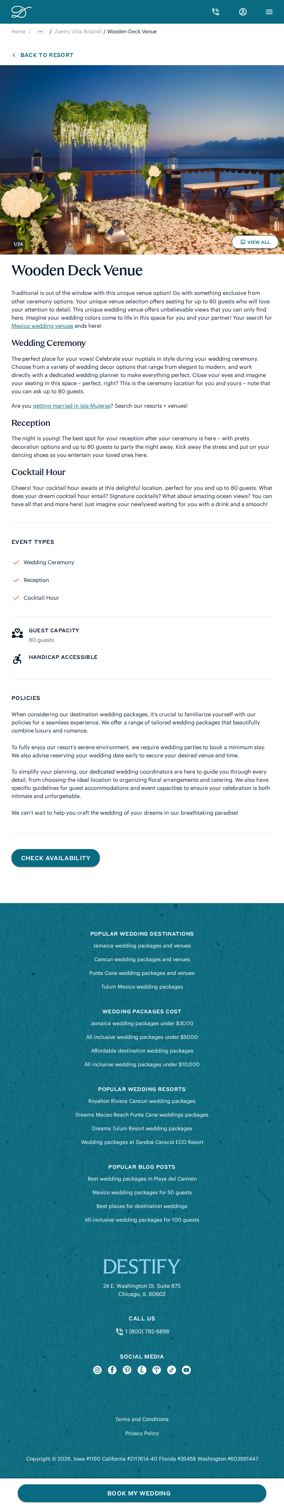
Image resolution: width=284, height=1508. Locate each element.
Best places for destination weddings (142, 1206)
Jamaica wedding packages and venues (142, 945)
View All (256, 244)
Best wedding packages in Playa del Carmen (142, 1178)
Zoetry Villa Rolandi (78, 31)
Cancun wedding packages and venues (142, 959)
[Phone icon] (215, 11)
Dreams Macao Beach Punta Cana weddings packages (142, 1114)
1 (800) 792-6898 (146, 1331)
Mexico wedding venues (42, 325)
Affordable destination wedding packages (142, 1050)
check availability (56, 858)
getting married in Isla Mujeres (72, 405)
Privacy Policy (142, 1433)
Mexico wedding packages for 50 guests (142, 1192)
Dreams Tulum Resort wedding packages (142, 1128)
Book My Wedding (138, 1493)
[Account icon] (243, 11)
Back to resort (47, 54)
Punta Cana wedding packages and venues (142, 973)
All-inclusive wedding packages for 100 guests (142, 1219)
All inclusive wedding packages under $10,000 (142, 1064)
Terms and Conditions (142, 1419)
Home (18, 31)
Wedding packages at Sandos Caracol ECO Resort (142, 1142)
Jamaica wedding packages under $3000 (142, 1023)
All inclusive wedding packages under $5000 (142, 1037)
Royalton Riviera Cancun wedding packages (142, 1101)
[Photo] (142, 160)
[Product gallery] (142, 160)
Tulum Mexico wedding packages (142, 986)
